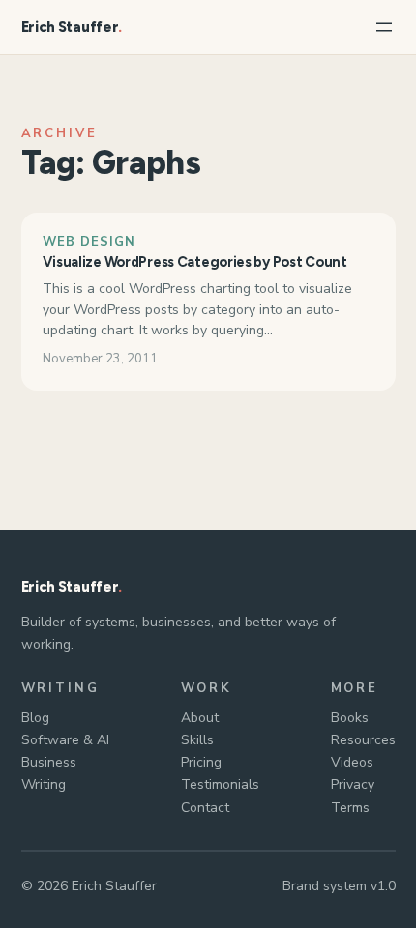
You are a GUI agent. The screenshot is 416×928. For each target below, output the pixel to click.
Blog (35, 718)
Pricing (201, 762)
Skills (197, 740)
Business (48, 762)
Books (350, 718)
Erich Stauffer (70, 27)
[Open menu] (384, 27)
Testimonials (220, 784)
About (200, 718)
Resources (363, 740)
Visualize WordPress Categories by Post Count (195, 262)
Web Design (89, 241)
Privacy (352, 784)
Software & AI (65, 740)
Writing (43, 784)
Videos (352, 762)
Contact (205, 807)
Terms (350, 807)
